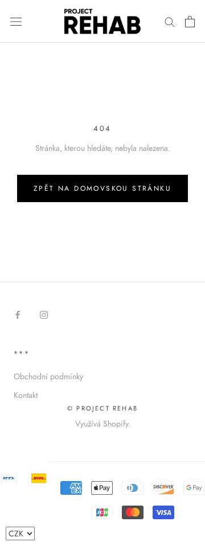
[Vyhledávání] (170, 21)
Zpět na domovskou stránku (102, 188)
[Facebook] (18, 314)
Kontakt (26, 395)
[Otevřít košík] (190, 21)
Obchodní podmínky (48, 376)
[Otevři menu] (16, 21)
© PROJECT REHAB (102, 408)
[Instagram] (44, 314)
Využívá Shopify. (102, 423)
